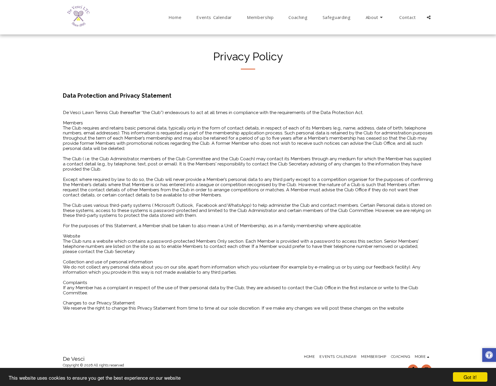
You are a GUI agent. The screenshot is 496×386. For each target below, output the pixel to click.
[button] (375, 17)
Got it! (470, 377)
